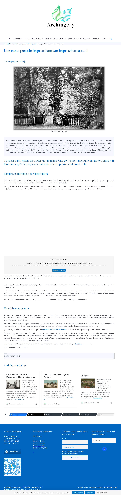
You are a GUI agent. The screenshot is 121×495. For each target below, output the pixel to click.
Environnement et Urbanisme (54, 39)
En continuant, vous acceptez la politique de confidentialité (72, 452)
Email (64, 439)
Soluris (115, 487)
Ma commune (17, 39)
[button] (111, 39)
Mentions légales (37, 487)
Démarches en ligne (99, 39)
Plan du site (26, 487)
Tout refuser (90, 493)
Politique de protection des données (15, 490)
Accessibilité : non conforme (12, 487)
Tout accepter (78, 493)
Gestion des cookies (33, 490)
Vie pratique (72, 39)
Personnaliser (102, 493)
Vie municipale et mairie (33, 39)
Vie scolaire (84, 39)
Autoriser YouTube (59, 270)
